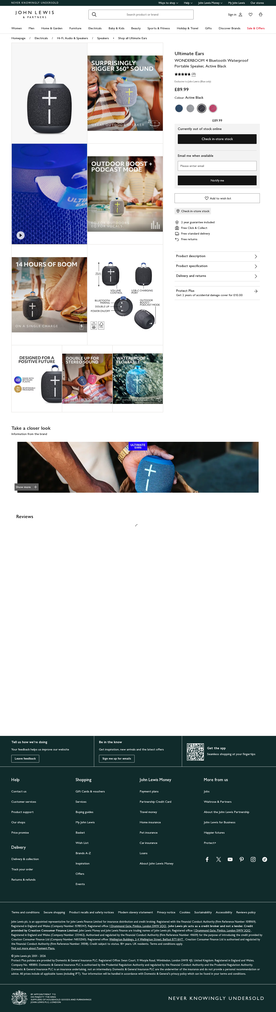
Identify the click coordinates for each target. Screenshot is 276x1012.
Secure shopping (54, 912)
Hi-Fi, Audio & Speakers (72, 38)
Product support (22, 812)
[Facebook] (207, 861)
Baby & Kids (116, 28)
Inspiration (83, 863)
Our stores (257, 3)
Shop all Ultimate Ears (132, 38)
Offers (80, 874)
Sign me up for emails (116, 758)
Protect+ (210, 843)
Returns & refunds (23, 879)
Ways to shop (166, 3)
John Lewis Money (208, 3)
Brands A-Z (83, 853)
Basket (80, 832)
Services (81, 802)
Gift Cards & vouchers (90, 791)
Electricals (95, 28)
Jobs (207, 791)
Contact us (18, 791)
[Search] (94, 14)
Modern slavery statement (135, 912)
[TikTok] (264, 861)
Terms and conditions (25, 912)
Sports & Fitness (158, 28)
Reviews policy (246, 912)
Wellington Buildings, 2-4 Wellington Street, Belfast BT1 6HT (146, 939)
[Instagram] (253, 861)
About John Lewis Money (156, 863)
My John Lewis (236, 3)
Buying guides (84, 812)
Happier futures (214, 832)
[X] (218, 861)
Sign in (232, 14)
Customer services (23, 802)
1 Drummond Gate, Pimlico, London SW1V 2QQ (138, 926)
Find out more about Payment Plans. (33, 948)
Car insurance (148, 843)
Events (80, 884)
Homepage (18, 38)
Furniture (75, 28)
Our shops (18, 822)
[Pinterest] (241, 861)
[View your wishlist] (250, 14)
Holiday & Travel (187, 28)
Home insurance (150, 822)
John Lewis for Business (219, 822)
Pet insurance (149, 832)
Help (187, 3)
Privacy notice (166, 912)
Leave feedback (25, 758)
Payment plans (149, 791)
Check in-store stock (217, 139)
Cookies (184, 912)
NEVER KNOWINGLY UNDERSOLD (35, 2)
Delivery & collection (25, 859)
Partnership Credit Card (155, 802)
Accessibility (224, 912)
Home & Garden (51, 28)
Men (31, 28)
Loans (143, 853)
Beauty (136, 28)
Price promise (20, 832)
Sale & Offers (256, 28)
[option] (179, 108)
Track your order (22, 869)
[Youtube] (230, 861)
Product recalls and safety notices (91, 912)
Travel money (148, 812)
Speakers (103, 38)
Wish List (82, 843)
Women (16, 28)
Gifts (208, 28)
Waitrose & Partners (218, 802)
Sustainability (203, 912)
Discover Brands (229, 28)
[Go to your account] (240, 14)
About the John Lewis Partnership (226, 812)
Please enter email (192, 166)
